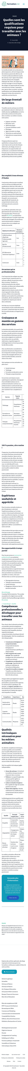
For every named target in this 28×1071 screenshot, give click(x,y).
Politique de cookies (20, 1057)
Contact (19, 1061)
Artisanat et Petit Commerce (10, 991)
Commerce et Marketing (8, 1011)
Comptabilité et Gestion (8, 1016)
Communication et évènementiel (11, 1013)
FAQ (14, 1061)
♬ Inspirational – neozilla (9, 604)
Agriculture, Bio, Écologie (14, 42)
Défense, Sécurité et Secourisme (11, 1018)
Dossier (4, 1033)
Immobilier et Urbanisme (9, 1043)
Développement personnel (9, 1028)
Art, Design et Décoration (9, 989)
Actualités (4, 981)
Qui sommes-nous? (16, 1054)
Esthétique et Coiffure (8, 1038)
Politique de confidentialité (8, 1057)
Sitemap (8, 1061)
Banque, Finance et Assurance (10, 994)
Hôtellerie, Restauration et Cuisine (11, 1021)
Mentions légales (5, 1054)
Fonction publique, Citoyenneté (10, 1040)
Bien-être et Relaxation (8, 997)
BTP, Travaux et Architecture (10, 1006)
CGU (24, 1054)
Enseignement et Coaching (9, 1035)
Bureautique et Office (8, 1008)
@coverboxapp (6, 592)
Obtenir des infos (13, 897)
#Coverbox (5, 600)
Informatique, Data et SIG (9, 1046)
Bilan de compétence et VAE (9, 1003)
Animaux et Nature (7, 984)
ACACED (9, 215)
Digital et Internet (7, 1030)
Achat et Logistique (7, 979)
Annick (4, 923)
